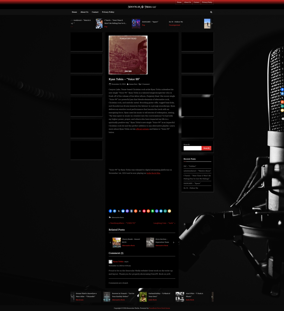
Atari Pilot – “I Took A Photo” (165, 294)
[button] (110, 211)
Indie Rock (123, 300)
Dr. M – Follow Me (154, 22)
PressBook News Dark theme (159, 308)
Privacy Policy (207, 2)
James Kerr (133, 84)
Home (179, 2)
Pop (84, 26)
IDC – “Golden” (190, 166)
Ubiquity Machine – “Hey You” (202, 294)
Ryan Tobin (118, 261)
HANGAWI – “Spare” (128, 22)
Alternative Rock (198, 26)
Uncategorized (152, 25)
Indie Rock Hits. (154, 173)
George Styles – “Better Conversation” (201, 21)
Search (187, 144)
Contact (196, 2)
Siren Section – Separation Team (162, 240)
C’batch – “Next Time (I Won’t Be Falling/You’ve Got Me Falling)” (94, 22)
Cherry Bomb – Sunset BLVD (131, 240)
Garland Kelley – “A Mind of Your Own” (130, 294)
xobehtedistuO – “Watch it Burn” (197, 171)
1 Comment (145, 84)
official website (142, 129)
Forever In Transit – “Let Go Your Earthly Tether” (94, 294)
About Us (187, 2)
